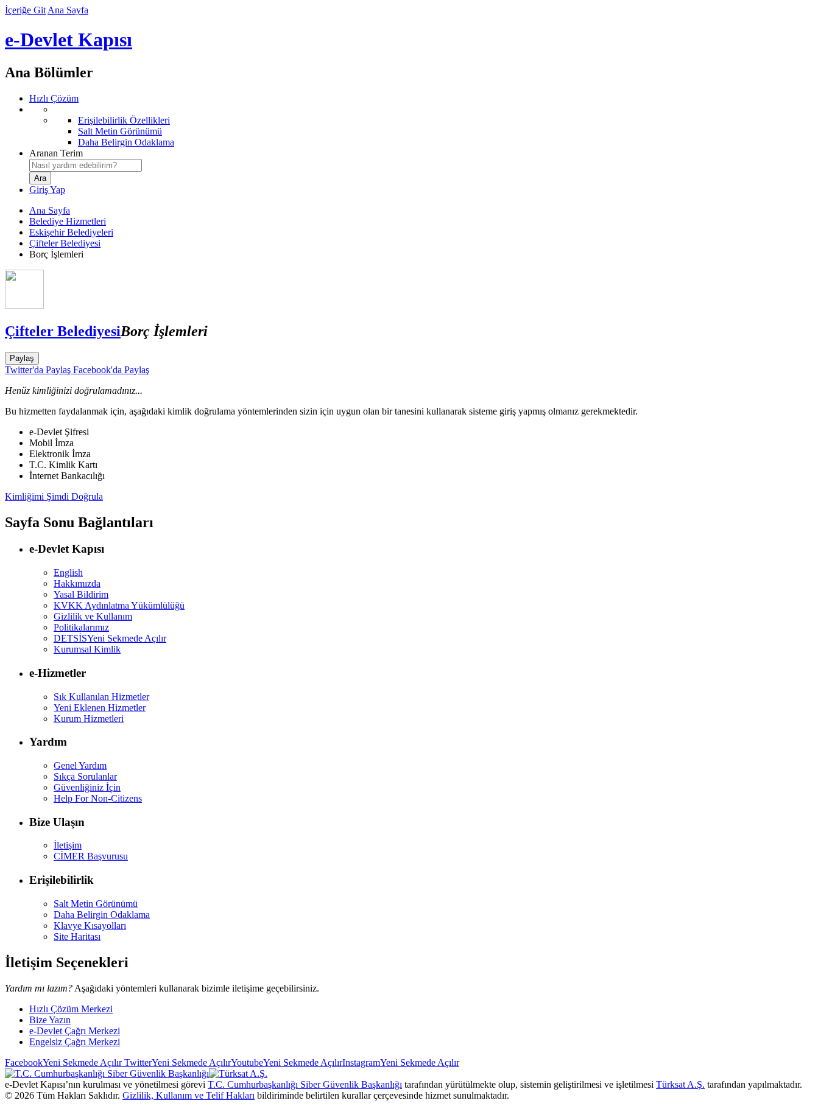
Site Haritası (77, 936)
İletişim (68, 845)
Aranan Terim (56, 153)
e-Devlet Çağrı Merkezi (74, 1031)
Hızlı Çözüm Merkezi (71, 1009)
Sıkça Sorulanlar (85, 776)
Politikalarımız (81, 627)
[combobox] (85, 165)
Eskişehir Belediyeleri (71, 232)
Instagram (400, 1062)
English (68, 572)
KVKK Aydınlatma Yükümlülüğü (119, 605)
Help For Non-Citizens (98, 798)
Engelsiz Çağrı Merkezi (74, 1042)
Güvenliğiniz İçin (87, 787)
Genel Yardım (80, 765)
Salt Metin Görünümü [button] (96, 903)
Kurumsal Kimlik (87, 649)
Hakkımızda (77, 583)
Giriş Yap (47, 189)
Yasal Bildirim (81, 594)
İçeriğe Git (25, 10)
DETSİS (110, 638)
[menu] (428, 126)
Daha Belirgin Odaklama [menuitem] (126, 142)
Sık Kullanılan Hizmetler (101, 696)
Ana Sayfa (68, 10)
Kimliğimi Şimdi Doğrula (54, 496)
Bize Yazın (50, 1020)
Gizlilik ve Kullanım (93, 616)
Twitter (176, 1062)
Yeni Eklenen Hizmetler (100, 707)
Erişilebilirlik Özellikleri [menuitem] (124, 120)
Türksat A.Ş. (680, 1084)
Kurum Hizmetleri (89, 718)
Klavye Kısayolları (90, 925)
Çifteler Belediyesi (64, 243)
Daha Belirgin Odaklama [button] (102, 914)
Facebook (63, 1062)
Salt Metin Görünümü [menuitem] (120, 131)
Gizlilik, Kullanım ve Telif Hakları (188, 1095)
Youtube (286, 1062)
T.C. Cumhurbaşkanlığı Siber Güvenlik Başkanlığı (305, 1084)
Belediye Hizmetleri (67, 221)
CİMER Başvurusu (91, 856)
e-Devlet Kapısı (68, 40)
